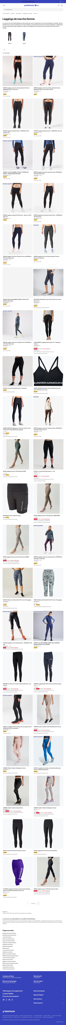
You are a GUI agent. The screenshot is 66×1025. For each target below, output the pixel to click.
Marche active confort (8, 959)
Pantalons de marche (7, 952)
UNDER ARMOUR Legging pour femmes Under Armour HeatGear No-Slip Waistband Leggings (17, 428)
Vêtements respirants (8, 946)
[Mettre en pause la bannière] (60, 2)
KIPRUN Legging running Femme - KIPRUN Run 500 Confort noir (16, 131)
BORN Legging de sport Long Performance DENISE (16, 557)
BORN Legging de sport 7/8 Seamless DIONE (14, 471)
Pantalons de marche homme (9, 935)
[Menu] (4, 5)
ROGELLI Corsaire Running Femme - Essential (14, 388)
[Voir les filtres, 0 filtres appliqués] (4, 49)
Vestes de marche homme (9, 940)
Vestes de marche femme (9, 968)
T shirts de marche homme (9, 957)
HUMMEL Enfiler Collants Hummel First (13, 808)
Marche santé (6, 948)
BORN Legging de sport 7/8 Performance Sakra (46, 889)
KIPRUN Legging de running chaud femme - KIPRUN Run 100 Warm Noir (48, 215)
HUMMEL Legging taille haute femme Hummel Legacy (47, 683)
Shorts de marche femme (8, 938)
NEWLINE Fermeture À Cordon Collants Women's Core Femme (17, 684)
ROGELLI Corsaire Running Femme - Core (44, 471)
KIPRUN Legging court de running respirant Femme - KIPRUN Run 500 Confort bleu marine (47, 88)
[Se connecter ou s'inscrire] (58, 5)
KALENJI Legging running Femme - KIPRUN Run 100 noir (48, 131)
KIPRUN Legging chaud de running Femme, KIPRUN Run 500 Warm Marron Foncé (48, 428)
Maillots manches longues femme (10, 955)
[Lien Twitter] (6, 1000)
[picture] (18, 71)
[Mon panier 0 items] (61, 5)
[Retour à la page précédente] (28, 903)
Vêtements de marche (8, 944)
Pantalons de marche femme (9, 933)
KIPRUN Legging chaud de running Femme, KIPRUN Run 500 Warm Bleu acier (17, 257)
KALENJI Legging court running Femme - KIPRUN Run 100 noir (17, 643)
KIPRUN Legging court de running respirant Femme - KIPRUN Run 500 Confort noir (16, 88)
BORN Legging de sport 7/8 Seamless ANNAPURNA (47, 515)
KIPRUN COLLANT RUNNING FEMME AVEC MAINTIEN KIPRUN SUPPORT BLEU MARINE (47, 643)
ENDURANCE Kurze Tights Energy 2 (12, 515)
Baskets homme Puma (8, 965)
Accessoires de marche (8, 950)
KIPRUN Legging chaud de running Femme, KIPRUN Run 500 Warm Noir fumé (48, 173)
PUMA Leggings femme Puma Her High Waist (45, 850)
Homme (10, 43)
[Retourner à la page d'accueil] (31, 5)
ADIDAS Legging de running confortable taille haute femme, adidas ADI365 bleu (47, 768)
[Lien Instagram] (12, 1000)
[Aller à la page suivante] (38, 903)
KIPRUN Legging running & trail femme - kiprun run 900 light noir (17, 215)
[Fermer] (62, 2)
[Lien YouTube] (9, 1000)
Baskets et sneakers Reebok (9, 953)
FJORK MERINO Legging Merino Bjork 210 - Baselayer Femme (47, 343)
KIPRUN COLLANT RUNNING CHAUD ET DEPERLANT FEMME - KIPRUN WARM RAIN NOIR (16, 173)
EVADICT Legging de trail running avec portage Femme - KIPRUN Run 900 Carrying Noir (17, 727)
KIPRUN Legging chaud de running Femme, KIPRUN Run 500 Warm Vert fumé (17, 343)
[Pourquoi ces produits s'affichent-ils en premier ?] (3, 53)
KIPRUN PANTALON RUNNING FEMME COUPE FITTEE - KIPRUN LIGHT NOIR (16, 300)
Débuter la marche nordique (9, 961)
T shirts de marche (7, 937)
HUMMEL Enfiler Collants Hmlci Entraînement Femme (47, 726)
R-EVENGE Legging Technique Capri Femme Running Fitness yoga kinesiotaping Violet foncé (16, 889)
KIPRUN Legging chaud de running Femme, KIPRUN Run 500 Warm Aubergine (48, 557)
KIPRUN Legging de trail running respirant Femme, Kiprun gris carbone (47, 257)
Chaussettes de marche (8, 967)
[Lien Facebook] (4, 1000)
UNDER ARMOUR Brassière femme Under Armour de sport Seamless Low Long (47, 389)
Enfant (24, 43)
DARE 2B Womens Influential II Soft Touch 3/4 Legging (17, 600)
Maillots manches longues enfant (10, 963)
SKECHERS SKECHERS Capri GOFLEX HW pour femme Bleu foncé (48, 300)
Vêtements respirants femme (9, 942)
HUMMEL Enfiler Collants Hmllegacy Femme (14, 768)
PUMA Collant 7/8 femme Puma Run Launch (14, 850)
